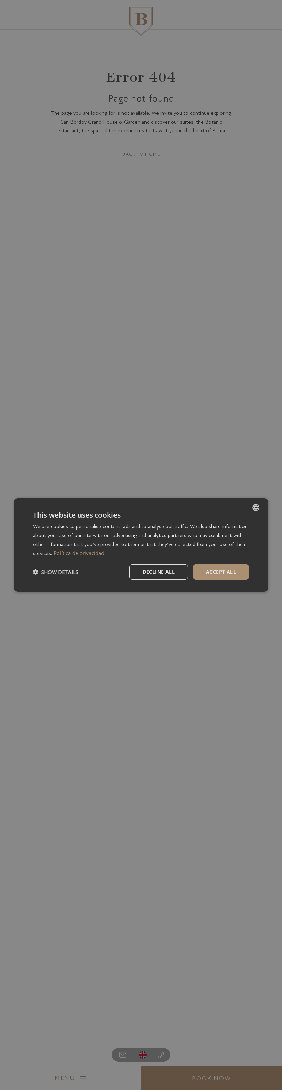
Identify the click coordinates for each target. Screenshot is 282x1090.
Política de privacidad (79, 552)
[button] (55, 572)
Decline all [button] (159, 571)
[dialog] (141, 545)
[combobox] (255, 507)
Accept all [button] (221, 571)
